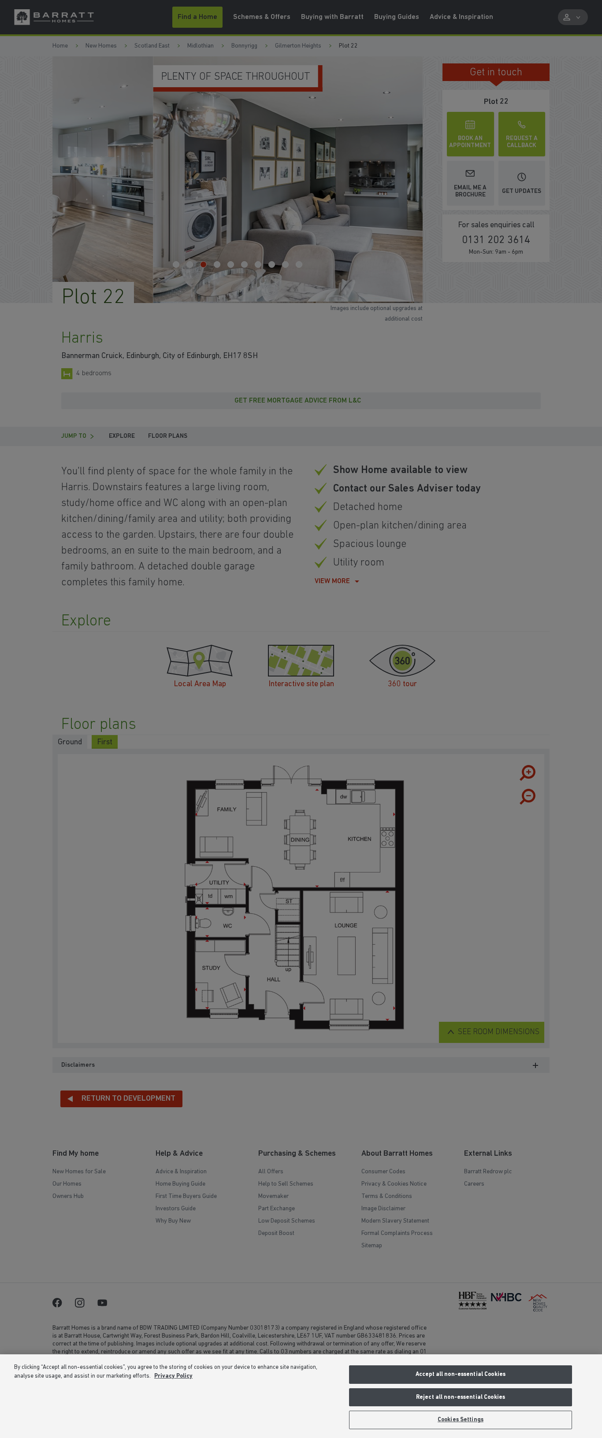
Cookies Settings (460, 1420)
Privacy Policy (173, 1376)
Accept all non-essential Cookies (460, 1374)
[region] (301, 1396)
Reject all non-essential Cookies (460, 1397)
